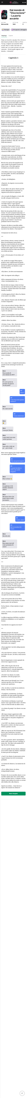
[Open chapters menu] (22, 1093)
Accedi (24, 2)
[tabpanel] (13, 417)
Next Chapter (13, 793)
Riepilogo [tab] (4, 35)
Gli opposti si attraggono (19, 29)
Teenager (5, 29)
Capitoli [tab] (11, 35)
